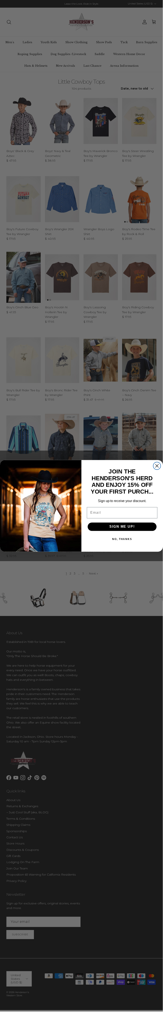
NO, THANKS (122, 539)
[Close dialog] (157, 465)
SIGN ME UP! (122, 526)
